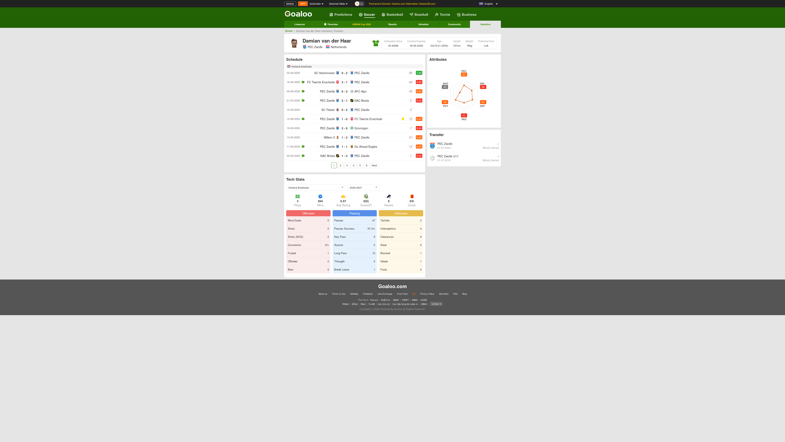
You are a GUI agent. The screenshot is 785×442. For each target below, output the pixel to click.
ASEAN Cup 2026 (361, 24)
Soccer (369, 14)
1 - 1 (345, 146)
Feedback (368, 293)
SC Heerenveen (324, 73)
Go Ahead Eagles (365, 146)
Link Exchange (385, 293)
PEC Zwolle (315, 47)
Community (454, 24)
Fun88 (372, 304)
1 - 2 (345, 137)
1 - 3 (345, 156)
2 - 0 (345, 128)
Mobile (290, 3)
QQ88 (424, 299)
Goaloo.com (392, 286)
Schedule (423, 24)
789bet (345, 304)
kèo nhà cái (383, 304)
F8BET (405, 299)
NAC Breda (361, 100)
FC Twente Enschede (321, 82)
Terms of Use (338, 293)
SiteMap (354, 293)
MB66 (396, 299)
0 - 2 (345, 73)
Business (469, 14)
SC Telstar (328, 110)
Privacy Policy (427, 293)
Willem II (329, 137)
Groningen (361, 128)
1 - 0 (345, 119)
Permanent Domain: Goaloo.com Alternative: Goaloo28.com (402, 3)
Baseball (421, 14)
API (414, 293)
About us (322, 293)
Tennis (445, 14)
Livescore (299, 24)
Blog (464, 293)
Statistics (485, 24)
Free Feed (402, 293)
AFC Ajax (360, 91)
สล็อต (355, 304)
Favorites (333, 24)
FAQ (455, 293)
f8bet (363, 304)
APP (303, 3)
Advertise (444, 293)
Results (392, 24)
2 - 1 (345, 100)
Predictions (343, 14)
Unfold (435, 304)
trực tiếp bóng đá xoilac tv (405, 304)
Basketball (395, 14)
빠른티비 (385, 299)
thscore (374, 299)
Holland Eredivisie (301, 66)
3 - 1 (345, 82)
